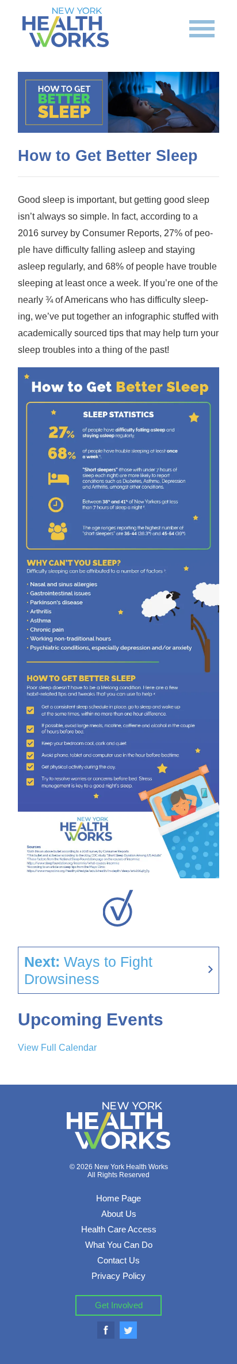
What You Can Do (118, 1245)
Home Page (118, 1198)
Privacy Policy (118, 1276)
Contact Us (118, 1260)
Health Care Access (118, 1229)
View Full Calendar (57, 1047)
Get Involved (119, 1305)
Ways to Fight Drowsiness (88, 970)
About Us (118, 1214)
